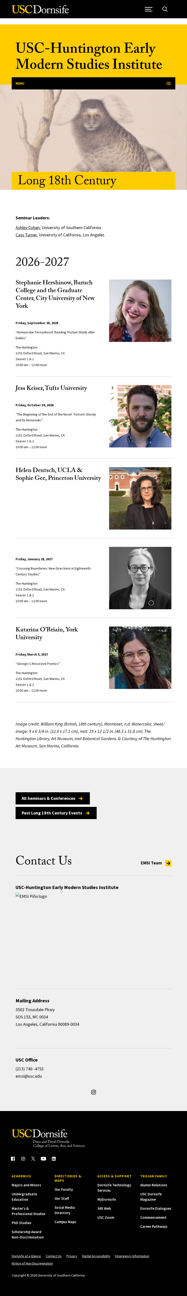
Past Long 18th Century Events (52, 813)
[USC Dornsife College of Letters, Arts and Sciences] (40, 12)
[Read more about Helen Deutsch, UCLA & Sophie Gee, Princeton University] (140, 498)
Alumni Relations (153, 1185)
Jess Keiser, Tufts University (51, 389)
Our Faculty (64, 1189)
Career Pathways (154, 1226)
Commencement (153, 1217)
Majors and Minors (26, 1185)
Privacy (71, 1256)
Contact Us (54, 1256)
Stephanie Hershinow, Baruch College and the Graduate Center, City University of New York (55, 295)
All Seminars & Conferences (48, 798)
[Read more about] (140, 578)
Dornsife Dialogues (155, 1208)
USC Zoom (105, 1217)
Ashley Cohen (28, 227)
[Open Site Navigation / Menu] (148, 9)
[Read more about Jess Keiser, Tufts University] (140, 416)
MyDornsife (106, 1199)
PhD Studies (21, 1222)
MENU (20, 83)
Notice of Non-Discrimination (32, 1263)
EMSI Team (152, 863)
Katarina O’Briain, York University (47, 634)
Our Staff (62, 1198)
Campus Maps (65, 1221)
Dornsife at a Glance (26, 1256)
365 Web (104, 1208)
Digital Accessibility (96, 1256)
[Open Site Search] (165, 9)
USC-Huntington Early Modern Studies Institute (89, 59)
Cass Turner (26, 235)
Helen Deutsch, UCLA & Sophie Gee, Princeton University (58, 475)
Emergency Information (132, 1256)
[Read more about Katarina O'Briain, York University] (140, 658)
